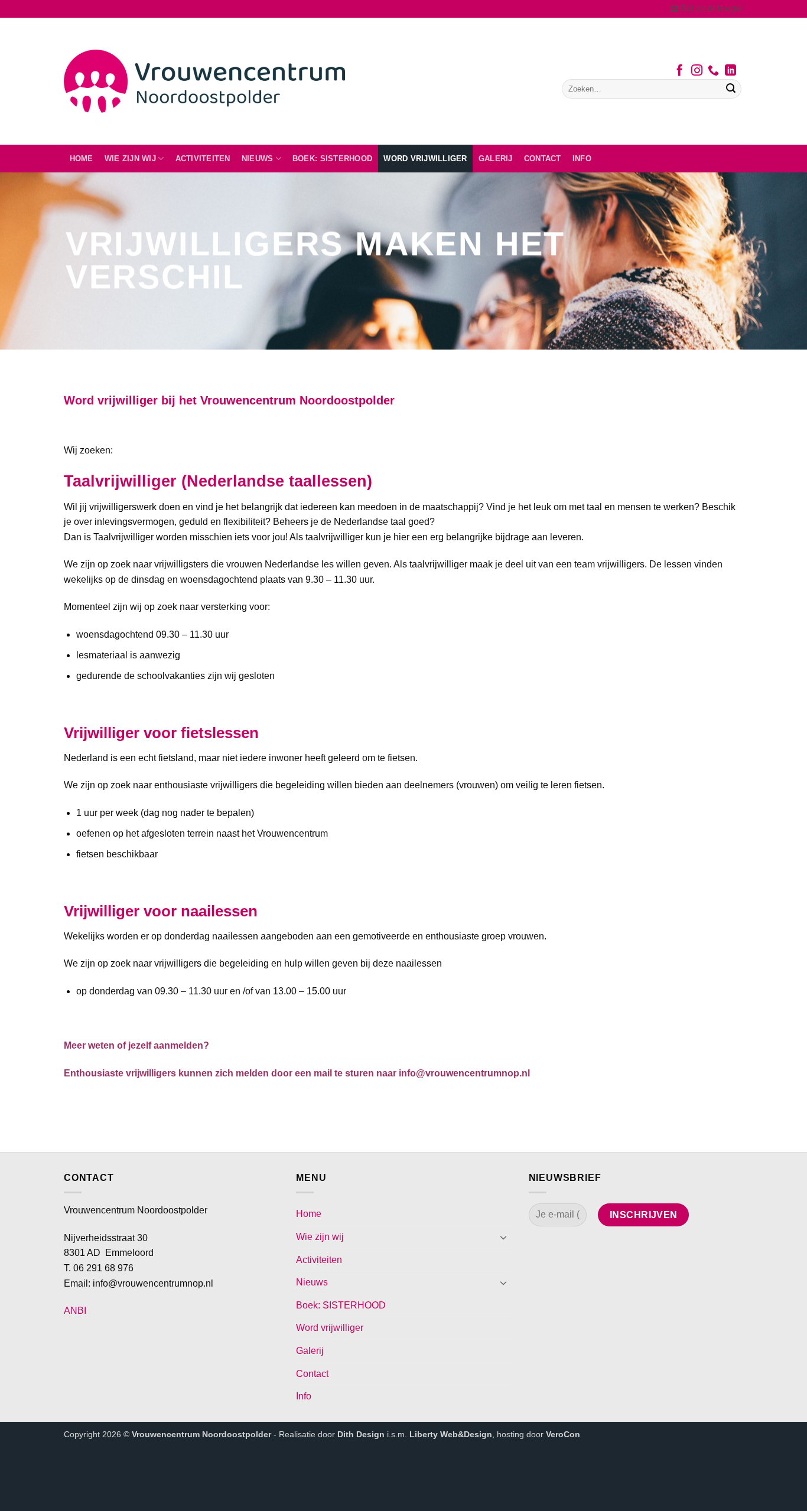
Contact (542, 158)
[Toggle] (504, 1237)
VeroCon (563, 1434)
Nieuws (258, 158)
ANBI (75, 1311)
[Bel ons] (713, 71)
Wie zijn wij (130, 158)
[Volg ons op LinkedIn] (730, 71)
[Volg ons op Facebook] (679, 71)
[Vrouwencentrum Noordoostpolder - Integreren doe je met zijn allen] (204, 81)
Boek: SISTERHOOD (332, 158)
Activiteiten (202, 158)
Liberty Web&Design (450, 1434)
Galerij (496, 158)
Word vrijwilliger (425, 158)
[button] (707, 9)
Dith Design (361, 1434)
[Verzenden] (731, 89)
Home (81, 158)
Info (581, 158)
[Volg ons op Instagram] (696, 71)
